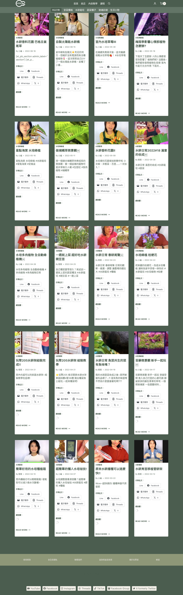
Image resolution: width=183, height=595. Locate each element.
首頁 (76, 3)
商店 (83, 3)
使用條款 (27, 560)
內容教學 (93, 3)
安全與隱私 (52, 560)
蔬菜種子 (91, 10)
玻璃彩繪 (103, 10)
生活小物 (114, 10)
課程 (102, 3)
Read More (22, 107)
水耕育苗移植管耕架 (148, 469)
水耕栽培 (79, 10)
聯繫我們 (78, 560)
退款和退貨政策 (105, 560)
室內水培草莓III (106, 42)
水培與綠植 (60, 38)
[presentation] (32, 24)
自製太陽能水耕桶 (68, 42)
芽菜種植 (68, 10)
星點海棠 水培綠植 (28, 150)
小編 (20, 51)
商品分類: (56, 10)
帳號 (158, 560)
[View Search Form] (109, 3)
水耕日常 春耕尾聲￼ (109, 255)
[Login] (155, 3)
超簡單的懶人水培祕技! (71, 469)
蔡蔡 (140, 160)
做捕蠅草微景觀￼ (68, 150)
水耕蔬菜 (19, 38)
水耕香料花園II (105, 150)
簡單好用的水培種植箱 (31, 469)
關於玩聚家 (134, 560)
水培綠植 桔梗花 (146, 255)
